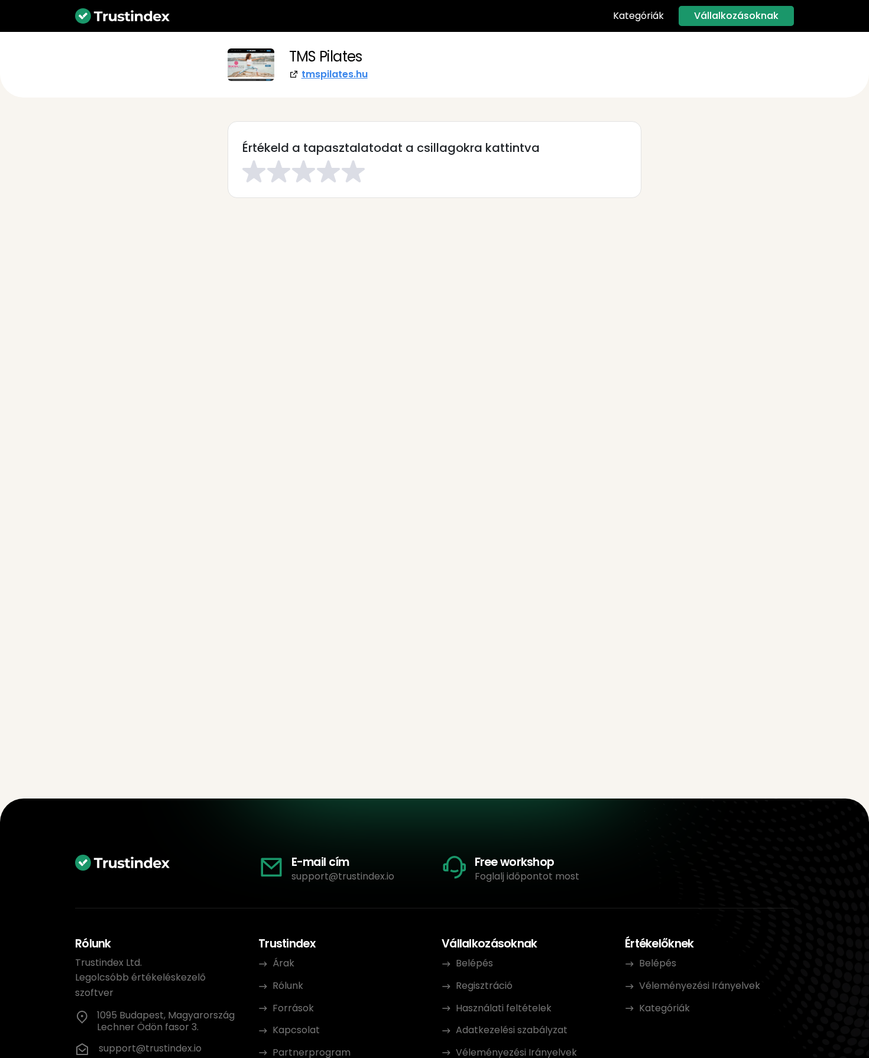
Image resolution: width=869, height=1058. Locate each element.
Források (293, 1008)
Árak (283, 963)
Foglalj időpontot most (527, 876)
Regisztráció (484, 985)
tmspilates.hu (334, 74)
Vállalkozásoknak (736, 15)
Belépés (474, 963)
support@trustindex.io (342, 876)
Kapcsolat (296, 1030)
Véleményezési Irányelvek (699, 985)
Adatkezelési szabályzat (512, 1030)
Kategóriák (638, 16)
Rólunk (288, 985)
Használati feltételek (504, 1008)
